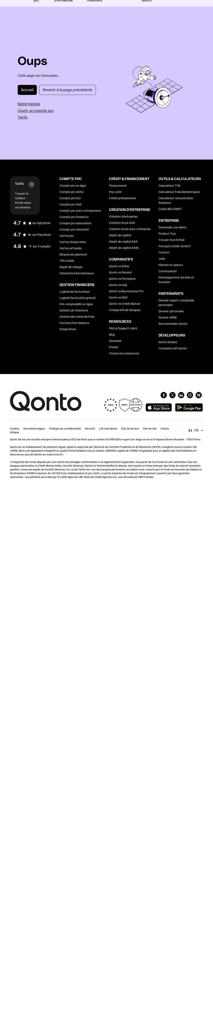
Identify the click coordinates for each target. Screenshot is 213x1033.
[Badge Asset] (164, 395)
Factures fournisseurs (74, 323)
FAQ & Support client (123, 328)
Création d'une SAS (122, 222)
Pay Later (115, 192)
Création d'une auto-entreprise (130, 229)
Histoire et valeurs (171, 265)
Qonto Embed (168, 342)
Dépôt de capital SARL (124, 247)
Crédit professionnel (122, 198)
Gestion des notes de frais (76, 316)
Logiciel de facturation (74, 291)
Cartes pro (66, 235)
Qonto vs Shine (119, 266)
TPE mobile (66, 260)
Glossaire (115, 341)
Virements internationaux (76, 273)
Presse (113, 347)
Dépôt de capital (120, 235)
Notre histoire (29, 104)
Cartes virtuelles (70, 248)
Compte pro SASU (71, 192)
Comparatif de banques (124, 310)
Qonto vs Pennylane (122, 278)
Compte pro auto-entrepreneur (80, 210)
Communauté (168, 271)
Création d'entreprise (123, 216)
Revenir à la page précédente (67, 90)
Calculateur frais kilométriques (179, 192)
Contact (164, 252)
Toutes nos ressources (124, 353)
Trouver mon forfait (172, 240)
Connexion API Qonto (173, 348)
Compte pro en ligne (72, 185)
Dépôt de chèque (70, 267)
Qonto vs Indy (118, 285)
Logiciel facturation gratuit (77, 298)
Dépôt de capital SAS (123, 241)
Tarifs (22, 117)
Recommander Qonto (173, 323)
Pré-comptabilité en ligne (76, 304)
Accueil (27, 90)
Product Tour (167, 233)
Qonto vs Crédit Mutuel (124, 303)
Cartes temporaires (72, 242)
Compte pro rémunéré (74, 229)
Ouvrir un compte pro (35, 110)
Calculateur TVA (170, 185)
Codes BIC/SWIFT (170, 209)
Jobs (162, 258)
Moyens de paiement (73, 254)
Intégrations (67, 329)
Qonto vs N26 (118, 297)
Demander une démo (172, 227)
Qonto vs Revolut (120, 272)
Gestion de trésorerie (73, 310)
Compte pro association (75, 223)
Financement (118, 185)
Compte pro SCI (69, 198)
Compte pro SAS (70, 204)
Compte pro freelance (74, 217)
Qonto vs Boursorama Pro (126, 291)
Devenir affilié (168, 317)
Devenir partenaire (171, 311)
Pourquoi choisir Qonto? (175, 246)
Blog (112, 334)
